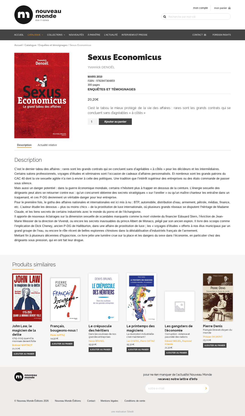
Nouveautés (76, 35)
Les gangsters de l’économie (179, 331)
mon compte (200, 7)
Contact (197, 35)
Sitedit (130, 411)
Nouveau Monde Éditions (68, 401)
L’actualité (111, 35)
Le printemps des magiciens (141, 331)
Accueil (19, 35)
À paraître (94, 35)
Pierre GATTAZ (57, 335)
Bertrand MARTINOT (22, 345)
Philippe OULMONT (212, 336)
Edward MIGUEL (173, 341)
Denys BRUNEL (96, 341)
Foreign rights (222, 35)
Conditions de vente (134, 401)
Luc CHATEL (133, 341)
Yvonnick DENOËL (101, 67)
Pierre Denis (217, 329)
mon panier (220, 8)
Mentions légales (109, 401)
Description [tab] (24, 144)
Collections (54, 35)
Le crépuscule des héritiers (102, 331)
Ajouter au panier (115, 121)
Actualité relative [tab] (47, 144)
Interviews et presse (134, 35)
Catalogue (34, 35)
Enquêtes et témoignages (52, 45)
